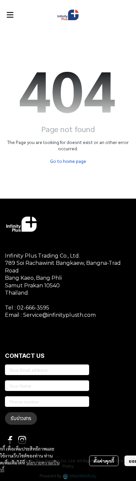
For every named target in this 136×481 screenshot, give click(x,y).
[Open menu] (10, 15)
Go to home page (68, 161)
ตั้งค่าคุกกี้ (103, 461)
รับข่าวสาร (21, 418)
